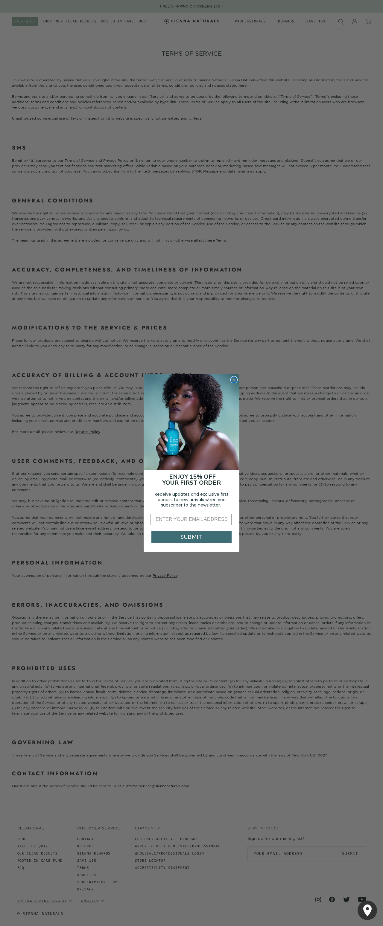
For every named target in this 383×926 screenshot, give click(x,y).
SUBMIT (191, 537)
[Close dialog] (234, 380)
